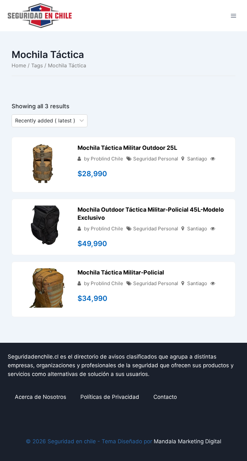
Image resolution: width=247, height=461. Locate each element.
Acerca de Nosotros (40, 397)
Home (19, 65)
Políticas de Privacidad (109, 397)
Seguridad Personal (155, 159)
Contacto (165, 397)
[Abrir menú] (233, 16)
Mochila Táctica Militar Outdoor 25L (127, 147)
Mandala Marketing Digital (187, 441)
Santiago (197, 159)
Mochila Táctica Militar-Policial (121, 272)
